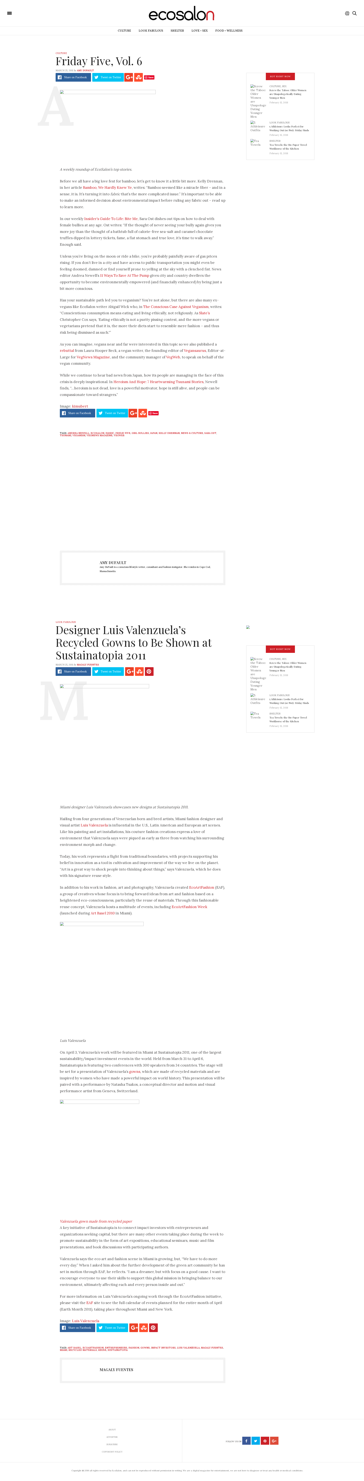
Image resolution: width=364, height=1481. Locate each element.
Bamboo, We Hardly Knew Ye (107, 187)
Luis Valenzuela (94, 825)
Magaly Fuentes (88, 664)
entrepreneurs (116, 1347)
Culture (124, 30)
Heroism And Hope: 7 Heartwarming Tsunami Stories (158, 381)
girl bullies (140, 433)
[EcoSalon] (34, 13)
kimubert (80, 406)
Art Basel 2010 (103, 913)
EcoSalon (97, 433)
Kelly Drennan (169, 433)
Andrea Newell (78, 433)
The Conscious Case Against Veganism (176, 306)
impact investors (163, 1347)
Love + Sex (199, 30)
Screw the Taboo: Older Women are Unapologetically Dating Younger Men (287, 93)
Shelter (177, 30)
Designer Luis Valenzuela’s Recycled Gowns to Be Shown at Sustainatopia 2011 (133, 642)
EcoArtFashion (201, 887)
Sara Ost (210, 433)
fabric (110, 433)
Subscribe (112, 1444)
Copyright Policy (112, 1451)
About (112, 1429)
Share (75, 77)
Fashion (133, 1347)
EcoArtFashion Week (189, 907)
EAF (89, 1302)
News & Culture (192, 433)
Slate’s (204, 313)
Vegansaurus (195, 350)
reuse (102, 1350)
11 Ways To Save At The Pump (124, 275)
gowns (134, 1071)
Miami (63, 1350)
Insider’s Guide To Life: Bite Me (111, 218)
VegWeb (173, 357)
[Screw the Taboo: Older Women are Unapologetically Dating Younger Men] (259, 101)
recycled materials (82, 1350)
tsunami (65, 435)
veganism (78, 435)
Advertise (112, 1437)
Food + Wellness (228, 30)
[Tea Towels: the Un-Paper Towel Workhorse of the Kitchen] (259, 146)
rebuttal (67, 350)
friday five (122, 433)
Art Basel (74, 1347)
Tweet (111, 77)
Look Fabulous (151, 30)
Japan (153, 433)
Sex (284, 86)
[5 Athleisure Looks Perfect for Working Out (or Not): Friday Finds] (259, 127)
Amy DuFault (85, 70)
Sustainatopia (118, 1350)
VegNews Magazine (93, 357)
